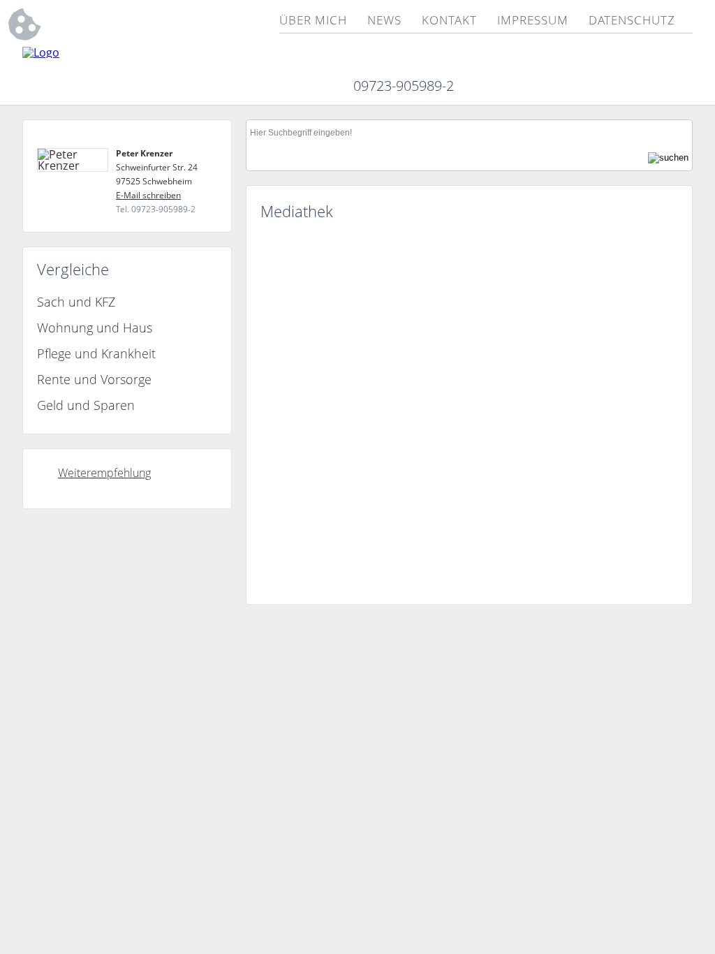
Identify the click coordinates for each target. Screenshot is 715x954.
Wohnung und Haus (94, 327)
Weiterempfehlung (104, 472)
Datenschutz (632, 21)
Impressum (532, 21)
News (384, 21)
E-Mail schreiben (148, 195)
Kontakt (449, 21)
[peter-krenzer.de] (40, 52)
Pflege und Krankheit (96, 353)
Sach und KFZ (76, 301)
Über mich (313, 21)
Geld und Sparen (86, 405)
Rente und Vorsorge (94, 379)
